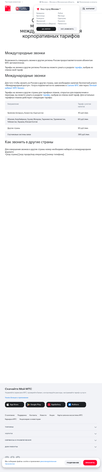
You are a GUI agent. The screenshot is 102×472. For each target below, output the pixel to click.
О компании (10, 415)
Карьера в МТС (11, 419)
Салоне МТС (73, 85)
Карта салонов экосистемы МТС (70, 415)
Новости (43, 415)
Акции (52, 415)
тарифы (78, 67)
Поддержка (22, 415)
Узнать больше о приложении (16, 397)
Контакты (33, 415)
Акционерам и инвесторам (30, 419)
